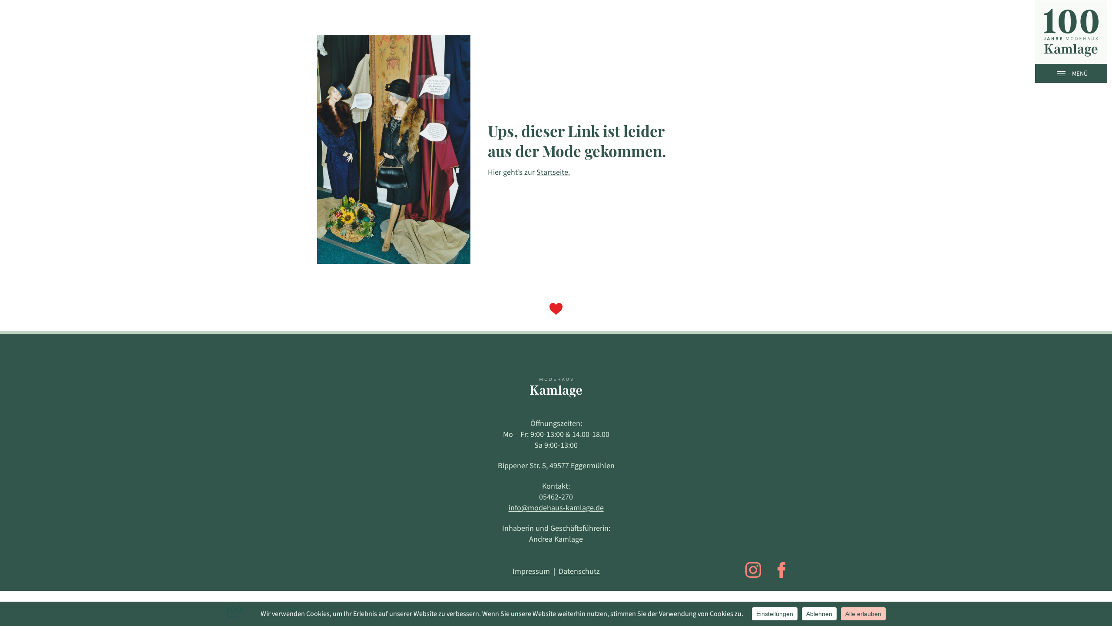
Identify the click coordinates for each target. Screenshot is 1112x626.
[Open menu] (1063, 73)
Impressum (531, 571)
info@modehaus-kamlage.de (556, 508)
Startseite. (553, 172)
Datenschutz (579, 571)
